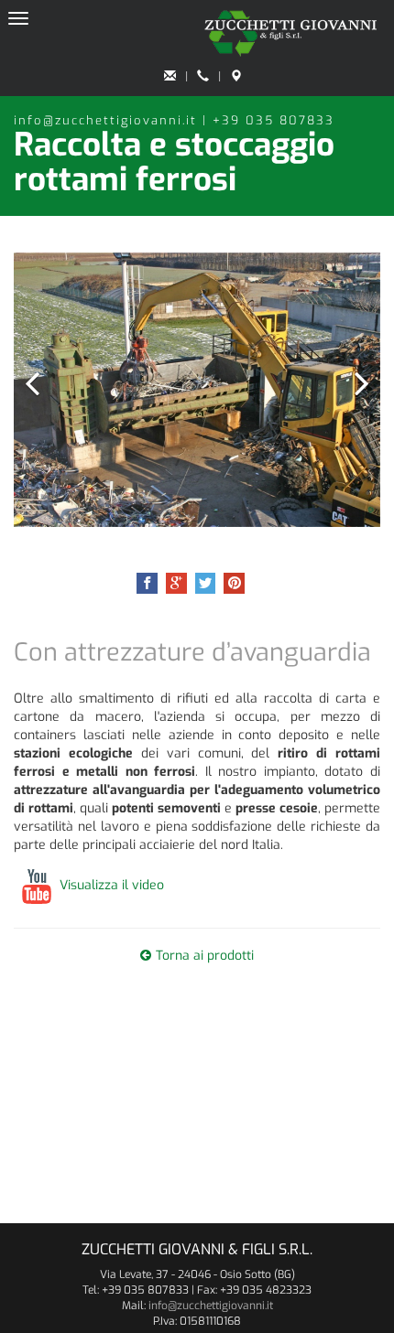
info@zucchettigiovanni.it (210, 1305)
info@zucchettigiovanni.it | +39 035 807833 (174, 120)
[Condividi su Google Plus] (176, 583)
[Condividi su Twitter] (205, 583)
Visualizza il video (112, 885)
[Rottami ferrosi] (197, 390)
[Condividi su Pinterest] (234, 583)
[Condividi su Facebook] (147, 583)
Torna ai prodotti (205, 955)
